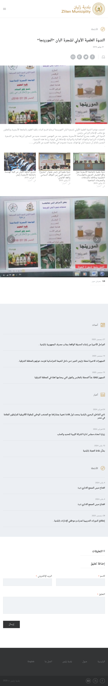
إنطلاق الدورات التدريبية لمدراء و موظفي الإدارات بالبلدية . (79, 521)
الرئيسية (101, 662)
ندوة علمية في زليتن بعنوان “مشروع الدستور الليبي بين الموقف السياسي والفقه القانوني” (55, 175)
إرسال (11, 624)
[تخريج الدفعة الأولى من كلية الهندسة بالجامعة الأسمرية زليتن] (20, 162)
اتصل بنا (48, 662)
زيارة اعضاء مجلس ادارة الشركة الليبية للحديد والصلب (81, 434)
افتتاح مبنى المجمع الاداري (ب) (91, 488)
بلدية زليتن (67, 662)
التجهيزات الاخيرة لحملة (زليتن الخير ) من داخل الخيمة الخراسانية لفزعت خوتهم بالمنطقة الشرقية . (61, 361)
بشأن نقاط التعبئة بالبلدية (94, 451)
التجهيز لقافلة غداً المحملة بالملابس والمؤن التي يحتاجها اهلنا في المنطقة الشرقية (69, 378)
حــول (84, 662)
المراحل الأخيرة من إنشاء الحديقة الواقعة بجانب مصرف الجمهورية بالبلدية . (72, 345)
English (31, 662)
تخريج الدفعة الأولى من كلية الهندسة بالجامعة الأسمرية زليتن (20, 173)
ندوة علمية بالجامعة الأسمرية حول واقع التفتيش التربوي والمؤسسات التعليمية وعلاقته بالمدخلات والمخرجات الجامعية (90, 176)
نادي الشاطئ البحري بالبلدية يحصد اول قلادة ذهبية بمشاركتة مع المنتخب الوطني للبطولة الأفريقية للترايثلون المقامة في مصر (54, 416)
